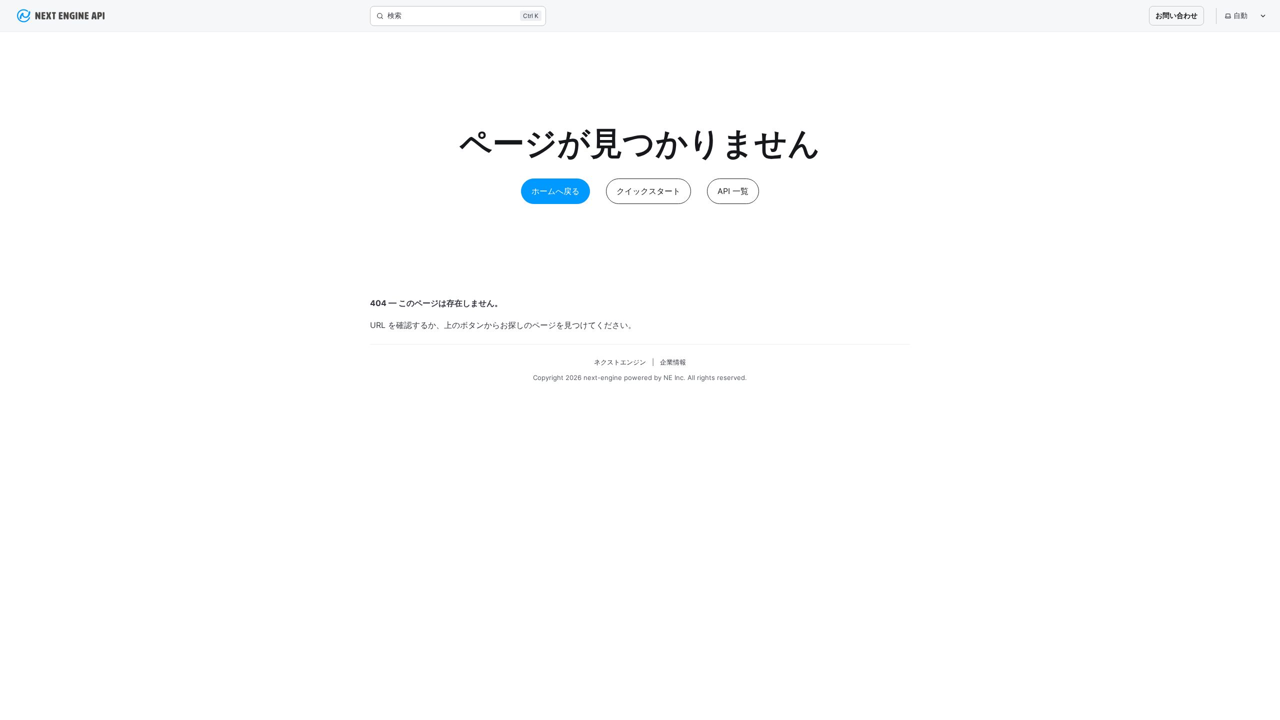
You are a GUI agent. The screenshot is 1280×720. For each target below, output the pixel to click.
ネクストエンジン (620, 362)
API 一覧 (733, 191)
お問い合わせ (1177, 15)
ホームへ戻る (556, 191)
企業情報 (673, 362)
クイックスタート (648, 191)
